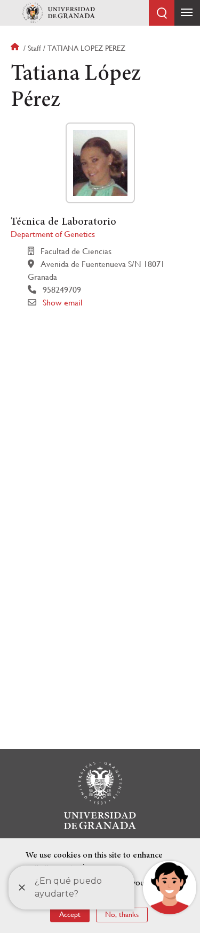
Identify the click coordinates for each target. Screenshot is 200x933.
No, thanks (122, 914)
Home (16, 48)
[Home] (58, 13)
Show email (63, 302)
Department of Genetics (53, 234)
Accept (70, 914)
